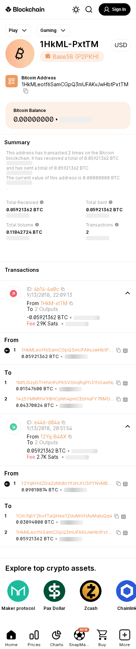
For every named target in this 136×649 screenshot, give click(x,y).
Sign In (119, 9)
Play (13, 30)
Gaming (48, 30)
